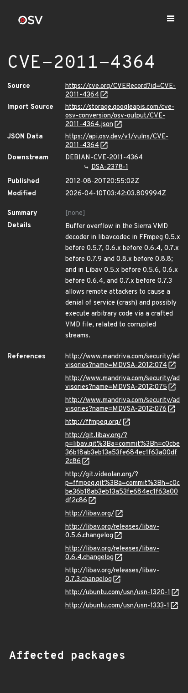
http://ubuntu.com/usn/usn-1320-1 (117, 592)
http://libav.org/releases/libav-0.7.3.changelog (112, 575)
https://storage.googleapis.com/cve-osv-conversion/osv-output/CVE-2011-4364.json (119, 116)
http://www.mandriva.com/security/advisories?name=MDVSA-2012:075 (122, 383)
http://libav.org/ (89, 514)
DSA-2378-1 (109, 167)
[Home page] (30, 23)
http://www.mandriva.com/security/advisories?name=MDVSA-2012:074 (122, 361)
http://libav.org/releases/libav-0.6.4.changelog (112, 553)
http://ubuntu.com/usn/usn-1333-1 (117, 605)
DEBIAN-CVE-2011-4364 (104, 157)
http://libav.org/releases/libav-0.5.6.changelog (112, 531)
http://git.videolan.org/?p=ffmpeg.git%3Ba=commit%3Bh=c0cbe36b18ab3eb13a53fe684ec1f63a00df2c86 (122, 487)
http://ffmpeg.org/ (93, 422)
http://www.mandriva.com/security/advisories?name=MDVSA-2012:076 (122, 404)
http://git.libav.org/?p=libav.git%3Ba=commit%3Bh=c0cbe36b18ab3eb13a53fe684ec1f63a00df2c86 (122, 448)
